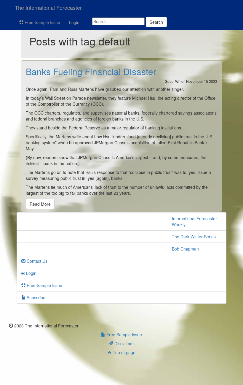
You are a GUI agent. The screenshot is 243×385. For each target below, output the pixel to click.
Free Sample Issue (41, 22)
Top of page (123, 352)
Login (74, 22)
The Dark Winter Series (194, 237)
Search (156, 22)
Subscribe (35, 297)
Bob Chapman (185, 249)
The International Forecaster (48, 7)
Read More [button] (40, 204)
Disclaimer (123, 343)
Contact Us (36, 261)
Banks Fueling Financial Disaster (91, 71)
